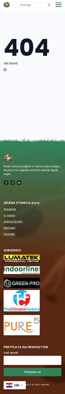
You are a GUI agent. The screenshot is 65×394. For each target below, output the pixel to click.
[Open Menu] (58, 5)
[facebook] (6, 182)
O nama (9, 215)
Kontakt (9, 234)
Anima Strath (13, 222)
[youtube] (19, 182)
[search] (49, 5)
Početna (10, 209)
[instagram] (12, 182)
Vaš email (12, 352)
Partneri (9, 228)
